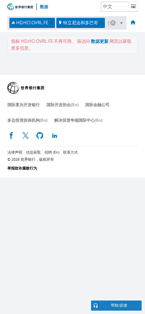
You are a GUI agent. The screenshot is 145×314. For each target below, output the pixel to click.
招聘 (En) (52, 152)
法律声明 (14, 152)
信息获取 (33, 152)
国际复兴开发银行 (23, 104)
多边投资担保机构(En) (27, 120)
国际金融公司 (97, 104)
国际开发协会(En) (63, 104)
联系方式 (70, 152)
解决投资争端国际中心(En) (78, 120)
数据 (44, 6)
